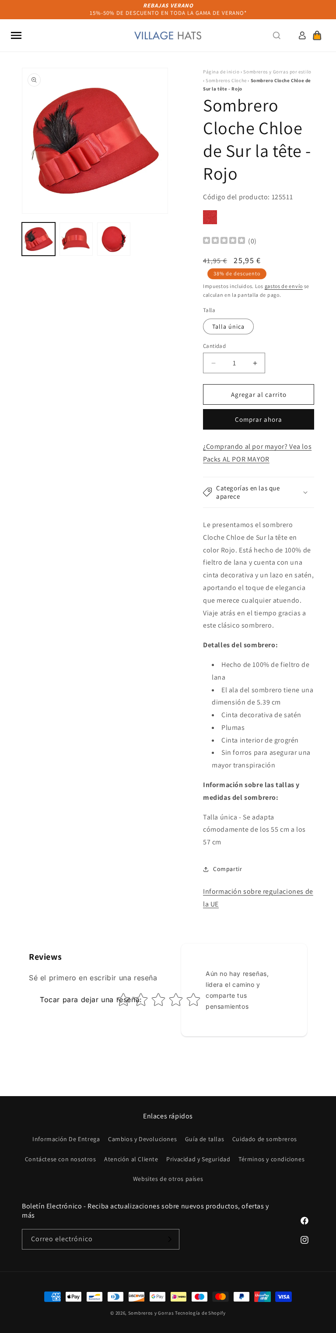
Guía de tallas (204, 1139)
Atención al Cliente (131, 1159)
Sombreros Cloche (226, 80)
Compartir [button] (227, 869)
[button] (16, 35)
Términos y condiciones (271, 1159)
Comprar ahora (258, 419)
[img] (224, 241)
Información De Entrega (66, 1139)
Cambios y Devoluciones (142, 1139)
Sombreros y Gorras (151, 1313)
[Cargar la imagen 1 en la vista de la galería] (38, 239)
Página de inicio (221, 72)
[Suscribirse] (169, 1239)
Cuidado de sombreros (264, 1139)
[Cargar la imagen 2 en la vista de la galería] (76, 239)
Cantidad (214, 346)
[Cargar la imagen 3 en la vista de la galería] (113, 239)
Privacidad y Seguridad (198, 1159)
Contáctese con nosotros (60, 1159)
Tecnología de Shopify (200, 1313)
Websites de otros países (168, 1179)
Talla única (228, 326)
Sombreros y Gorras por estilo (277, 72)
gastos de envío (284, 286)
